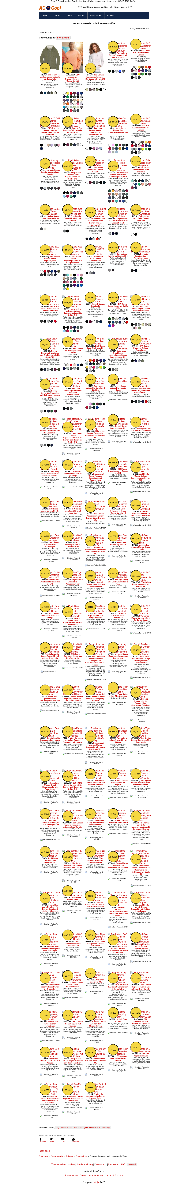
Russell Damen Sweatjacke (98, 305)
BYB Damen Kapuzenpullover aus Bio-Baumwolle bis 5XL (95, 77)
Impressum (113, 1164)
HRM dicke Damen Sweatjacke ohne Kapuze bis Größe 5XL (95, 434)
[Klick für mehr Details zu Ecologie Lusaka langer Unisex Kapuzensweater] (72, 980)
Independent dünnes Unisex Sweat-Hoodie (140, 547)
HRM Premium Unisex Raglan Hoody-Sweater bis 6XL (141, 390)
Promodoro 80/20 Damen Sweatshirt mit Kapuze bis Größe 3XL (95, 551)
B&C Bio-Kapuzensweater (142, 1055)
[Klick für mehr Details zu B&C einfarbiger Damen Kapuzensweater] (95, 856)
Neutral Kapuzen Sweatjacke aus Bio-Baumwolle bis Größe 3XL (50, 354)
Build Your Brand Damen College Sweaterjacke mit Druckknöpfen (141, 660)
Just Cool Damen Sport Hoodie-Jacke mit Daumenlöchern (73, 391)
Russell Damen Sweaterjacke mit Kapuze (119, 782)
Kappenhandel (96, 1175)
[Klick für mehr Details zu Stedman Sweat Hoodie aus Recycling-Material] (95, 694)
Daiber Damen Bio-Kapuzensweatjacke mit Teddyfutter (50, 77)
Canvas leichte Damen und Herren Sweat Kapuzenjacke (118, 175)
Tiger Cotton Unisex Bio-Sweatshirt (118, 695)
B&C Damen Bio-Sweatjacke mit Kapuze (74, 351)
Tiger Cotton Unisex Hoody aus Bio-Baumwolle (141, 740)
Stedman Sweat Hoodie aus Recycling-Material (95, 699)
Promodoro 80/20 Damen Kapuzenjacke (96, 258)
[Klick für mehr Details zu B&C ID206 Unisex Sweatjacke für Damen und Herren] (50, 304)
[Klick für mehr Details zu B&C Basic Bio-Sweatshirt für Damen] (140, 48)
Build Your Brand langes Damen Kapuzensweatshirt (141, 308)
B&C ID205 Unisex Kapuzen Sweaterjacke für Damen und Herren (118, 950)
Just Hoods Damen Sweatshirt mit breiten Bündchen (95, 782)
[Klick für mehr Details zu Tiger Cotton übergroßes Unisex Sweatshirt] (95, 939)
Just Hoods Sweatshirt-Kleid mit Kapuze (72, 218)
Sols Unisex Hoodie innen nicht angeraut (141, 170)
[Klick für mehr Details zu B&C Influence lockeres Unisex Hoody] (72, 939)
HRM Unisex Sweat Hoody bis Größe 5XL (118, 306)
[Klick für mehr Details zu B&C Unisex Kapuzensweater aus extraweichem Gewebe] (140, 982)
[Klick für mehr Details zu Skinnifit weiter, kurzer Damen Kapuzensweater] (140, 942)
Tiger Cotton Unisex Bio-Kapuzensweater (74, 582)
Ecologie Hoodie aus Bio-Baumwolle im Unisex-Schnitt (118, 221)
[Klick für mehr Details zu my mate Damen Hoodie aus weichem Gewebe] (50, 168)
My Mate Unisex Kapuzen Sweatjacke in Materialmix (73, 1099)
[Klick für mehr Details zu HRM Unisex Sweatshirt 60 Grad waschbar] (72, 506)
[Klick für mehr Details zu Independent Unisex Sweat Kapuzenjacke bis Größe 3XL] (72, 170)
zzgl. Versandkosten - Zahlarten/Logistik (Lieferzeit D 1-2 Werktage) (83, 1128)
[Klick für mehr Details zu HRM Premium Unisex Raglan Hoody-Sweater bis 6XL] (140, 386)
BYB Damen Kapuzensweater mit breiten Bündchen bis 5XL (95, 517)
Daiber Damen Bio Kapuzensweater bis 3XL (95, 1061)
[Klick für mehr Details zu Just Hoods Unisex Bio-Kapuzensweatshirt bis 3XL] (118, 126)
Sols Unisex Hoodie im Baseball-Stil (118, 255)
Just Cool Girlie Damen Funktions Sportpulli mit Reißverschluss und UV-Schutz (95, 661)
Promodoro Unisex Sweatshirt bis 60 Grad (118, 740)
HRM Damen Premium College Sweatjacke (141, 348)
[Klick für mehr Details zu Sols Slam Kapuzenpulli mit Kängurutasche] (95, 611)
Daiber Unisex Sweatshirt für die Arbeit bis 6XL (50, 582)
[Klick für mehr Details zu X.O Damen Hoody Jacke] (72, 895)
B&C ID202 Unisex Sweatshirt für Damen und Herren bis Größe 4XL (72, 786)
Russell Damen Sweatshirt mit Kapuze (118, 821)
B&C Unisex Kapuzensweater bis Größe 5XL (141, 584)
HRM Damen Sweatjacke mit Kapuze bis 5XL (118, 471)
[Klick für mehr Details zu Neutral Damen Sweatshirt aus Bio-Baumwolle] (95, 580)
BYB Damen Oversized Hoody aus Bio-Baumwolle (73, 656)
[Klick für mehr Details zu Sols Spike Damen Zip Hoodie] (118, 540)
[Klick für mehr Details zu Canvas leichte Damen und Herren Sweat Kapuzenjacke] (118, 170)
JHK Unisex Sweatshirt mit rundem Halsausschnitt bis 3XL (72, 865)
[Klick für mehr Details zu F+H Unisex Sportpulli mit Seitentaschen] (50, 856)
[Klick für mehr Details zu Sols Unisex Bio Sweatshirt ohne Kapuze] (50, 736)
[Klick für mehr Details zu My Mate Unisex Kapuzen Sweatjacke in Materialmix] (72, 1094)
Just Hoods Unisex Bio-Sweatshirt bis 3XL (95, 388)
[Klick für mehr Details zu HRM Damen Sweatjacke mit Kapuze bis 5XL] (118, 466)
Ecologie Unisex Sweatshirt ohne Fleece (141, 430)
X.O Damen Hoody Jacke (74, 898)
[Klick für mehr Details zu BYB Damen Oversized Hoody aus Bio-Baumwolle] (72, 652)
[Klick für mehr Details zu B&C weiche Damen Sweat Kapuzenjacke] (50, 254)
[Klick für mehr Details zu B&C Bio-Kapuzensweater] (140, 1051)
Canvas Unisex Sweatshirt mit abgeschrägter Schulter (118, 865)
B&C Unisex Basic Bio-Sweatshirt (96, 347)
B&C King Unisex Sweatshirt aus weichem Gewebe (50, 473)
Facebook (42, 1142)
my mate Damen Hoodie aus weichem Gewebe (50, 172)
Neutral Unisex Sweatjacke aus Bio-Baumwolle (50, 431)
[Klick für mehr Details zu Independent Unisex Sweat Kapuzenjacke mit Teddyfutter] (50, 780)
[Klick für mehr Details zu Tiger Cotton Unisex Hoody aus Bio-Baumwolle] (140, 736)
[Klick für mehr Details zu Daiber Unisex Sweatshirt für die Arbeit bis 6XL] (50, 577)
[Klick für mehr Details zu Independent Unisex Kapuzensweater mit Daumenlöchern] (72, 1056)
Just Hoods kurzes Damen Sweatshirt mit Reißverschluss (96, 131)
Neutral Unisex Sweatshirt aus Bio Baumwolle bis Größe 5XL (50, 1100)
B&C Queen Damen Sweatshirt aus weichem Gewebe (141, 782)
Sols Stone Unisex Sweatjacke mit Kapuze (50, 1061)
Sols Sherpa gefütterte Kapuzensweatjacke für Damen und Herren (141, 826)
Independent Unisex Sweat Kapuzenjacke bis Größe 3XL (73, 176)
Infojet (97, 1182)
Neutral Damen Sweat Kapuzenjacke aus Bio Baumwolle (72, 621)
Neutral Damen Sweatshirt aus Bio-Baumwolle (95, 584)
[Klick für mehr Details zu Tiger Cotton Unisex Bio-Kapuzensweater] (72, 577)
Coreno (83, 1175)
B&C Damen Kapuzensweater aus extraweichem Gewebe (73, 825)
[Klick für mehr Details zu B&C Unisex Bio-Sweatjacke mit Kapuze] (72, 1019)
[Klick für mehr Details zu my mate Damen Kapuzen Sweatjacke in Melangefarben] (118, 982)
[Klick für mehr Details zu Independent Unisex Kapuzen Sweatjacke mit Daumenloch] (95, 471)
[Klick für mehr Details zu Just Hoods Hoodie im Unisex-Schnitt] (95, 165)
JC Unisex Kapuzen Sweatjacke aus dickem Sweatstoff (140, 513)
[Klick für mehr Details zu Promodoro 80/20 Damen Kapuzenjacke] (95, 254)
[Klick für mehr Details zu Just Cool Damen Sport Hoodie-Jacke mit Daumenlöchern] (72, 386)
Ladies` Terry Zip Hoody (120, 1020)
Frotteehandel (71, 1175)
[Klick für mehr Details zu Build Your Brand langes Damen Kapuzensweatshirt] (140, 304)
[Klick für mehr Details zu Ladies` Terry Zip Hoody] (118, 1017)
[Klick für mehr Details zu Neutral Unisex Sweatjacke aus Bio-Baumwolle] (50, 426)
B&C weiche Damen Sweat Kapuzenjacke (52, 258)
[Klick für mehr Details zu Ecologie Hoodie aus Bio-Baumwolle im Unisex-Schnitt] (118, 216)
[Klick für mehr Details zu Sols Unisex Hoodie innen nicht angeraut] (140, 165)
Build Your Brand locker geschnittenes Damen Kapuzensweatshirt (118, 354)
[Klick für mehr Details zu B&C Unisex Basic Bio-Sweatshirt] (95, 344)
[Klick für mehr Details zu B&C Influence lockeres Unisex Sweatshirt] (118, 506)
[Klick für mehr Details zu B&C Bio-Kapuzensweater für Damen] (140, 123)
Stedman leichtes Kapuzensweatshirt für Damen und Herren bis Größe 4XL (118, 911)
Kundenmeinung (85, 1164)
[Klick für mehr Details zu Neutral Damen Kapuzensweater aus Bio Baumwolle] (95, 900)
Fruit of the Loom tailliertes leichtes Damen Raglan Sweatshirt (96, 222)
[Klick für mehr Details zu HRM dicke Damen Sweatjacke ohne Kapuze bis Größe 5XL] (95, 429)
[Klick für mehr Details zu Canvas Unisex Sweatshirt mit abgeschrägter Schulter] (118, 861)
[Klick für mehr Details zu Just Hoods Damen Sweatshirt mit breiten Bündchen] (95, 778)
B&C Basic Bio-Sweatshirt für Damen (141, 53)
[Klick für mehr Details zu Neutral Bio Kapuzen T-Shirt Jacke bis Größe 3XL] (72, 126)
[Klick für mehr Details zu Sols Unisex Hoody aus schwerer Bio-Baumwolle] (95, 818)
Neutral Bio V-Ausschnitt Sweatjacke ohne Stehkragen (50, 949)
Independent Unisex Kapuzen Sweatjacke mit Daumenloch (96, 477)
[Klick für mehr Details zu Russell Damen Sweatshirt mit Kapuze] (118, 818)
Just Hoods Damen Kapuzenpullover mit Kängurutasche (73, 259)
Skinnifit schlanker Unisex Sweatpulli (118, 615)
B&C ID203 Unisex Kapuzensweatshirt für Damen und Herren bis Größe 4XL (72, 438)
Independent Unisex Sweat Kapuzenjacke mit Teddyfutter (50, 786)
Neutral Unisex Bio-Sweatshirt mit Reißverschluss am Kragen (50, 394)
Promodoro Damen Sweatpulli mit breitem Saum (118, 55)
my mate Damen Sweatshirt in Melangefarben (97, 1024)
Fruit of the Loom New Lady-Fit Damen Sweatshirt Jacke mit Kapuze (50, 908)
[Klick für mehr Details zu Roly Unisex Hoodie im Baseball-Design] (50, 611)
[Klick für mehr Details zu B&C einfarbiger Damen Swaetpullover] (72, 540)
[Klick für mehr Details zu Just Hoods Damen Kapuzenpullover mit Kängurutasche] (72, 254)
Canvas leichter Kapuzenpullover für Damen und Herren (73, 699)
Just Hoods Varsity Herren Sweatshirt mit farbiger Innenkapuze (141, 908)
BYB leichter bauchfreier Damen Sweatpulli (141, 218)
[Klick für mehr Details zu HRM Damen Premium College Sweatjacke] (140, 344)
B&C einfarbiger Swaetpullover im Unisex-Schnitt (72, 78)
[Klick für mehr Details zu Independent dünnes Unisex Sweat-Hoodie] (140, 543)
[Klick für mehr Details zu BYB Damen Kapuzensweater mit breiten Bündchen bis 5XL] (95, 511)
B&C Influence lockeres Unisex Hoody (73, 944)
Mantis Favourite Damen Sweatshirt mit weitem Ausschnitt (50, 656)
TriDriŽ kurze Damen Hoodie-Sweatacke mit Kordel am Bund (50, 131)
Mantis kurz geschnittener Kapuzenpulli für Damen (50, 699)
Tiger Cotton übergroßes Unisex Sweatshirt (96, 944)
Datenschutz (100, 1164)
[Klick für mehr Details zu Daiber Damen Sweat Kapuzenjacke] (50, 214)
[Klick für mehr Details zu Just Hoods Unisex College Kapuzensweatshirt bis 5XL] (140, 471)
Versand (132, 1164)
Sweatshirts (63, 38)
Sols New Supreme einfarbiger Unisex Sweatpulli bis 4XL (50, 823)
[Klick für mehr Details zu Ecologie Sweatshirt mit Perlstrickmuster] (140, 252)
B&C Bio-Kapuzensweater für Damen (141, 128)
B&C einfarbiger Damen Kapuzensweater (95, 860)
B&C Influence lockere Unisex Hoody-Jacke (140, 1021)
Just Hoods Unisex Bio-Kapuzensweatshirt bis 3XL (118, 131)
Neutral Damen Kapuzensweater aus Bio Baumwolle (95, 904)
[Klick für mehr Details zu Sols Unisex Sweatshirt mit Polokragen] (50, 540)
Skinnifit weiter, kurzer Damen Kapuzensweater (142, 946)
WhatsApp (75, 1142)
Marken (71, 1164)
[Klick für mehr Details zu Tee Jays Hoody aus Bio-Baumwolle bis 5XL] (118, 577)
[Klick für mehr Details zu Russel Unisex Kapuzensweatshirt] (118, 424)
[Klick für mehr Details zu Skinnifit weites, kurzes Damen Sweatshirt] (50, 1019)
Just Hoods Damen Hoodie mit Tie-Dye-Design (72, 473)
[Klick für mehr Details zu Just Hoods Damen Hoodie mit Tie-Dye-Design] (72, 469)
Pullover (70, 1156)
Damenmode (57, 1156)
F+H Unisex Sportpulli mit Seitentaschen (51, 860)
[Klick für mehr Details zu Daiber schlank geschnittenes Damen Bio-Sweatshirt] (50, 982)
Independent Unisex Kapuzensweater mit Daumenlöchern (73, 1061)
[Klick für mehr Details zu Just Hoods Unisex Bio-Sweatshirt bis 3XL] (95, 383)
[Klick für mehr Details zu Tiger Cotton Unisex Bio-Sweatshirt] (118, 692)
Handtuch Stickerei (114, 1175)
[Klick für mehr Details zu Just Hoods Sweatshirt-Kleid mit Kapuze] (72, 214)
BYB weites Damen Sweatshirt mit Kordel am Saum (140, 618)
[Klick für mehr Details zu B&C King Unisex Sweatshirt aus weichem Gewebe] (50, 469)
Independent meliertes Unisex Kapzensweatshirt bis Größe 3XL (73, 312)
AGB (123, 1164)
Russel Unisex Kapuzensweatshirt (118, 427)
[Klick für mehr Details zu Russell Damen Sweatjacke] (95, 301)
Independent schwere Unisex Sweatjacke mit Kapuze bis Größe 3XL (95, 746)
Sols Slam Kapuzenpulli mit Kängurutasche (95, 615)
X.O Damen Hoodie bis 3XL (96, 981)
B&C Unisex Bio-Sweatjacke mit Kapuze (74, 1024)
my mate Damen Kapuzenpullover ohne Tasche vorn (118, 656)
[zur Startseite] (50, 9)
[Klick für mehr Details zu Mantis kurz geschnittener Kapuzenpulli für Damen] (50, 694)
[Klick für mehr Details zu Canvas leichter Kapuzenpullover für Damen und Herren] (72, 694)
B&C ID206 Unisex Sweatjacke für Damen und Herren (50, 308)
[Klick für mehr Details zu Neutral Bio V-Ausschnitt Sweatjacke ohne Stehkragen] (50, 944)
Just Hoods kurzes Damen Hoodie (50, 510)
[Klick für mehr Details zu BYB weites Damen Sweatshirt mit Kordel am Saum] (140, 613)
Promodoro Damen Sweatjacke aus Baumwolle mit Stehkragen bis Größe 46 (141, 870)
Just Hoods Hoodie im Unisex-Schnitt (95, 170)
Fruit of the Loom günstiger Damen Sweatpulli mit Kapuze (73, 740)
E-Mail (63, 1142)
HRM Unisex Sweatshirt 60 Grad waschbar (73, 511)
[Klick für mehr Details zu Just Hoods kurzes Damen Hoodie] (50, 506)
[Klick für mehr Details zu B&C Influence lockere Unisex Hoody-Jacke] (140, 1017)
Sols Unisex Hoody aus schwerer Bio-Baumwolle (95, 822)
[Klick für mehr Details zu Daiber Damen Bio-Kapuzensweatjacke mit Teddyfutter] (50, 72)
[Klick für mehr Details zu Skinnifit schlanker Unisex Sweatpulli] (118, 611)
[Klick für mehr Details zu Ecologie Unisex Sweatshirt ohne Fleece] (140, 426)
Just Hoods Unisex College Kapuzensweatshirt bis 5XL (140, 477)
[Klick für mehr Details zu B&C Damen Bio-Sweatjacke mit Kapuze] (72, 346)
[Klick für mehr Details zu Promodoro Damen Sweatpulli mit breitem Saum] (118, 51)
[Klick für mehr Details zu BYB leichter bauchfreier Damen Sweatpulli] (140, 214)
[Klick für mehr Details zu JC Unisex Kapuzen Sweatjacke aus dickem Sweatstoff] (140, 509)
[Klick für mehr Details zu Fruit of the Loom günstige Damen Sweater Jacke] (95, 1092)
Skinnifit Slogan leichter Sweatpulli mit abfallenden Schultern (140, 702)
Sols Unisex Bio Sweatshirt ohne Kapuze (50, 739)
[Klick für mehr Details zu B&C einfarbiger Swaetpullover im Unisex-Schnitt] (72, 72)
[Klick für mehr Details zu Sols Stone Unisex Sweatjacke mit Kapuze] (50, 1056)
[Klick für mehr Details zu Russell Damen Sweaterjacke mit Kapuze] (118, 778)
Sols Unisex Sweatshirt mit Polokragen (51, 545)
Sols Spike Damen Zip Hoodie (118, 544)
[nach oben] (44, 1151)
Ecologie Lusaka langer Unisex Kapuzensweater (74, 984)
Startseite (43, 1156)
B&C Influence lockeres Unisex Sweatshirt (118, 511)
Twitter (52, 1142)
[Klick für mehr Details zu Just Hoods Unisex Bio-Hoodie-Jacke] (118, 383)
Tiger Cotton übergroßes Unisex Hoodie (119, 1058)
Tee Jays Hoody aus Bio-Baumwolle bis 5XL (118, 582)
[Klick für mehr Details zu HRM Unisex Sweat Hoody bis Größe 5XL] (118, 301)
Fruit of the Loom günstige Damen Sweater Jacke (95, 1096)
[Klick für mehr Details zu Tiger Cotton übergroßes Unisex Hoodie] (118, 1054)
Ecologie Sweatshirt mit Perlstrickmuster (141, 256)
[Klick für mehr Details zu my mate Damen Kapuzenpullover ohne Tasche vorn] (118, 652)
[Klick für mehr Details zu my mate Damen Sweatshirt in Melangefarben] (95, 1019)
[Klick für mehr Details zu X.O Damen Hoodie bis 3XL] (95, 977)
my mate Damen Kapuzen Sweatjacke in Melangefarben (118, 987)
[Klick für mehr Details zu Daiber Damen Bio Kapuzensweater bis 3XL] (95, 1056)
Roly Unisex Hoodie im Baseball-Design (50, 615)
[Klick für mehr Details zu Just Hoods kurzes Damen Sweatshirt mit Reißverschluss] (95, 126)
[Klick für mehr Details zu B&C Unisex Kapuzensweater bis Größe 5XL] (140, 580)
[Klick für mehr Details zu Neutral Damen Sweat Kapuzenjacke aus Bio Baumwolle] (72, 616)
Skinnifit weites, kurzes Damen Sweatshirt (52, 1024)
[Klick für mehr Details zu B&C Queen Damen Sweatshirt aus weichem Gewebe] (140, 778)
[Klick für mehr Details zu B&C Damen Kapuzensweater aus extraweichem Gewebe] (72, 820)
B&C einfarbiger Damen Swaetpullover (73, 545)
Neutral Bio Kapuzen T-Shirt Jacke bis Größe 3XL (72, 130)
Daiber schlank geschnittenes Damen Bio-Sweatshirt (50, 987)
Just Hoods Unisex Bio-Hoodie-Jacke (118, 388)
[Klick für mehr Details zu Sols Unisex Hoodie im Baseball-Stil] (118, 252)
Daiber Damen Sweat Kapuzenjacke (50, 217)
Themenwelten (58, 1164)
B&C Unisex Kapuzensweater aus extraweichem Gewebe (141, 987)
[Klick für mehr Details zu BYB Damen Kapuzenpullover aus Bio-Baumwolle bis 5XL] (95, 72)
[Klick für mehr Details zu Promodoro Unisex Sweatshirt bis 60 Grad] (118, 736)
